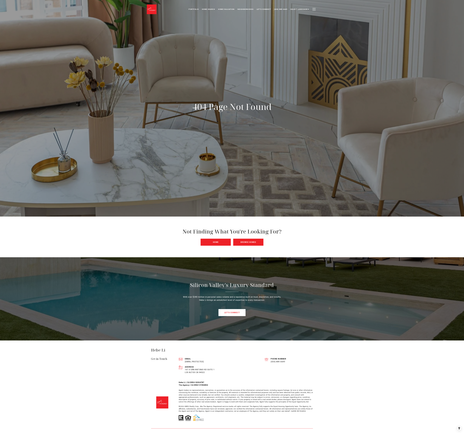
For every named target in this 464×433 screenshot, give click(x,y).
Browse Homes (248, 242)
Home (216, 242)
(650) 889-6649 (278, 362)
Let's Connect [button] (232, 313)
